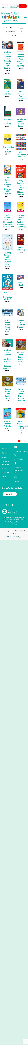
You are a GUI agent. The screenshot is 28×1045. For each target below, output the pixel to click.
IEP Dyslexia (7, 92)
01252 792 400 (18, 459)
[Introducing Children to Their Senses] (21, 108)
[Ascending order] (21, 27)
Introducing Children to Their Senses (21, 122)
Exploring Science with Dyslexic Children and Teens (7, 259)
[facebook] (3, 505)
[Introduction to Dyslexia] (7, 135)
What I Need (20, 283)
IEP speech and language (21, 95)
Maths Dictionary (21, 248)
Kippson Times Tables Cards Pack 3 (20, 357)
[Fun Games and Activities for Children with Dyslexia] (7, 166)
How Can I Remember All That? (7, 295)
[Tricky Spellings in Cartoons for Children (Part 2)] (21, 166)
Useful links (5, 472)
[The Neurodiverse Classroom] (21, 135)
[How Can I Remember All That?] (7, 275)
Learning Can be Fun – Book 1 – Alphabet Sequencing (21, 221)
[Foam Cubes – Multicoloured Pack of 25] (21, 410)
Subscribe (4, 5)
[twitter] (6, 505)
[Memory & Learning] (7, 108)
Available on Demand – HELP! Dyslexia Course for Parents (7, 60)
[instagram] (9, 505)
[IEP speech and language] (21, 80)
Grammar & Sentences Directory (21, 323)
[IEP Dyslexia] (7, 80)
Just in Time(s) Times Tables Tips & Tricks (7, 326)
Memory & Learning (7, 121)
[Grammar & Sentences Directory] (21, 308)
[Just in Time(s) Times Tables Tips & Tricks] (7, 308)
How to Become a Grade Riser (7, 424)
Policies (4, 453)
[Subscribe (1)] (14, 493)
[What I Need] (21, 275)
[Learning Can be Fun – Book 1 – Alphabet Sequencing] (21, 204)
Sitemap (4, 477)
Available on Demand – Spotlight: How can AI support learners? (7, 359)
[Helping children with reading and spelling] (21, 43)
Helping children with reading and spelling (20, 60)
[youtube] (12, 505)
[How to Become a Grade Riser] (7, 410)
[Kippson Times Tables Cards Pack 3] (21, 341)
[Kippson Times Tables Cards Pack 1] (7, 377)
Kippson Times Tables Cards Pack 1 (7, 393)
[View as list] (15, 35)
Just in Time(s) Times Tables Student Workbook (21, 395)
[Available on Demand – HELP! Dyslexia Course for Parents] (7, 43)
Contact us (5, 7)
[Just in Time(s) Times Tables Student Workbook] (21, 377)
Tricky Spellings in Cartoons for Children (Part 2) (20, 187)
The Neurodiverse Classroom (22, 154)
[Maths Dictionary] (21, 236)
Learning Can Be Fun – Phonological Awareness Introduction (8, 221)
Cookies (4, 457)
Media (4, 468)
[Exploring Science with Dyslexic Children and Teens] (7, 236)
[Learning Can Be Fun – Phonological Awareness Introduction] (7, 204)
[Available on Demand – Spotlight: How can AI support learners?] (7, 341)
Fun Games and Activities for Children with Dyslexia (7, 185)
